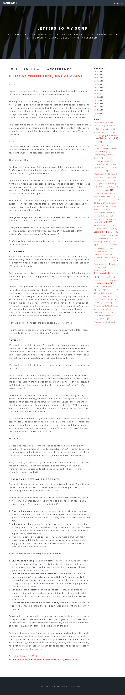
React (104, 280)
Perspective (100, 264)
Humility (60, 659)
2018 (96, 97)
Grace (96, 200)
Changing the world (107, 135)
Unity (96, 319)
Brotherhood (99, 132)
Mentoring (98, 242)
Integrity (110, 219)
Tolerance (72, 659)
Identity (97, 216)
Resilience (112, 287)
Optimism (108, 251)
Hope (108, 209)
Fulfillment (108, 193)
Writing (97, 325)
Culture (107, 161)
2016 (96, 103)
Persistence (98, 261)
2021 (96, 87)
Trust (96, 316)
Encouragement (103, 180)
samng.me (9, 3)
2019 (96, 94)
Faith (96, 187)
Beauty (101, 129)
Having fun (98, 209)
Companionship (100, 145)
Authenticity (99, 126)
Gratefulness (107, 200)
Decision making (112, 164)
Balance (111, 125)
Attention (112, 123)
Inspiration (98, 219)
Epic (114, 180)
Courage (106, 158)
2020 (96, 90)
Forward (97, 193)
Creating (97, 161)
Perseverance (109, 258)
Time (99, 309)
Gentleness (110, 197)
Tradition (109, 312)
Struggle (97, 303)
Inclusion (107, 216)
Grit (117, 200)
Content (110, 155)
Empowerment (110, 177)
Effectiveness (99, 174)
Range (96, 280)
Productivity (99, 270)
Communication (108, 142)
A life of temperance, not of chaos (46, 76)
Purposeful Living (106, 273)
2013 (96, 113)
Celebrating (112, 132)
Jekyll (80, 686)
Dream (111, 171)
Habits (99, 203)
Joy (110, 225)
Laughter (97, 229)
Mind (116, 242)
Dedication (101, 168)
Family (105, 187)
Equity (100, 184)
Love (116, 235)
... (99, 71)
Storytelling (98, 299)
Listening (112, 232)
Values (104, 319)
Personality (111, 261)
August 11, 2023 (28, 656)
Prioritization (102, 267)
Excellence (110, 184)
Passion (109, 255)
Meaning (110, 238)
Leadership (109, 229)
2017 (96, 100)
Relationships (99, 287)
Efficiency (112, 174)
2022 (96, 84)
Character (37, 659)
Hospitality (98, 213)
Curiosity (98, 164)
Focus (107, 190)
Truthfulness (106, 316)
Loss (109, 235)
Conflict (111, 148)
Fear (113, 187)
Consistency (99, 155)
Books (110, 129)
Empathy (97, 177)
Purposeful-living (107, 277)
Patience (49, 659)
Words (110, 322)
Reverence (107, 293)
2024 (96, 78)
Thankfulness (112, 306)
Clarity (96, 142)
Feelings (97, 190)
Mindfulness (101, 245)
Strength (110, 299)
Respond (100, 290)
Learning (98, 231)
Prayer (114, 264)
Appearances (99, 123)
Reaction (113, 280)
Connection (99, 151)
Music (99, 251)
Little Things (99, 235)
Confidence (99, 148)
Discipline (113, 168)
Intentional (100, 222)
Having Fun (111, 206)
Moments (101, 248)
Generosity (98, 197)
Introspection (99, 225)
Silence (96, 296)
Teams (106, 303)
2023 (96, 81)
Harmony (100, 206)
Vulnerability (99, 322)
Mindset (113, 245)
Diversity (101, 171)
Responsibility (113, 290)
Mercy (107, 242)
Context (97, 158)
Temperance (23, 659)
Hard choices (111, 203)
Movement (113, 248)
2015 (96, 106)
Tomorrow (98, 312)
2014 (96, 110)
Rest (98, 293)
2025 (96, 74)
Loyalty (101, 238)
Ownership (98, 255)
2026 (96, 71)
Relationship (103, 283)
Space (105, 296)
